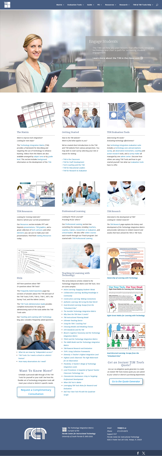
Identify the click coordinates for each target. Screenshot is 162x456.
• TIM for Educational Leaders (73, 168)
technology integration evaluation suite (125, 145)
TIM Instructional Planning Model (76, 317)
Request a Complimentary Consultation (36, 392)
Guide (89, 5)
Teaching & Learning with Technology (76, 274)
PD (98, 5)
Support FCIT (112, 434)
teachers (92, 227)
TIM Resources (24, 211)
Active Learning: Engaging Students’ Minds (79, 289)
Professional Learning (74, 211)
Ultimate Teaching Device (73, 320)
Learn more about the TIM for (117, 64)
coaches (65, 230)
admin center (126, 156)
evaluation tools (137, 162)
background (42, 159)
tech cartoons (37, 230)
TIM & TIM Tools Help (142, 5)
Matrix (59, 5)
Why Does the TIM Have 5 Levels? (76, 314)
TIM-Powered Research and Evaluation (78, 348)
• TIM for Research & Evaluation (74, 170)
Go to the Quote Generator (126, 381)
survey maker (134, 153)
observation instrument (124, 151)
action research (113, 153)
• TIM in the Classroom (71, 159)
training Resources (44, 235)
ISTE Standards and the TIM (74, 330)
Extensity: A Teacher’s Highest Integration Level (81, 354)
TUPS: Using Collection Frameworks (77, 351)
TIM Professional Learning (82, 238)
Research (123, 5)
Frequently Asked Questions (31, 291)
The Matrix (23, 132)
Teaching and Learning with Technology (35, 317)
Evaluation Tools (74, 5)
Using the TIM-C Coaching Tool (75, 323)
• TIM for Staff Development (73, 162)
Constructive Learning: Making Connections (80, 299)
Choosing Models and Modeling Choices (78, 327)
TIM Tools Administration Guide (32, 304)
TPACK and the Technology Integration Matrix (80, 339)
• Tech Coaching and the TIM (73, 165)
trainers (72, 230)
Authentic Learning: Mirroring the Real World (80, 302)
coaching (138, 151)
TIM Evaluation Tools (118, 132)
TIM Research (113, 211)
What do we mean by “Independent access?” (36, 352)
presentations (29, 227)
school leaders (67, 233)
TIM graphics (41, 227)
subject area (38, 156)
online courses (90, 233)
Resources (109, 5)
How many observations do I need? (32, 361)
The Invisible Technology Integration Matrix (80, 311)
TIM (49, 162)
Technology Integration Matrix (32, 145)
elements (20, 233)
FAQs (19, 278)
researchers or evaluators (86, 230)
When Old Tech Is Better (72, 382)
